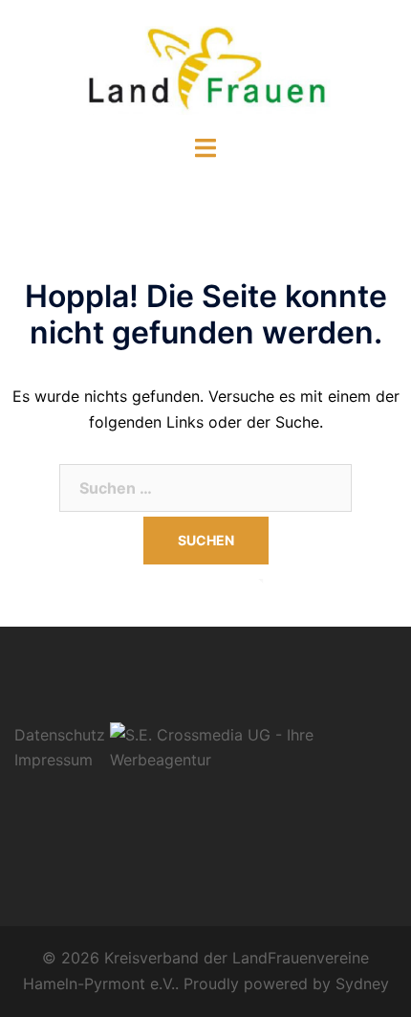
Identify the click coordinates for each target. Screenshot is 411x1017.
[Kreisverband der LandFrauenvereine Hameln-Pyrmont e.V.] (205, 65)
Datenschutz (59, 734)
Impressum (53, 759)
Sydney (362, 983)
